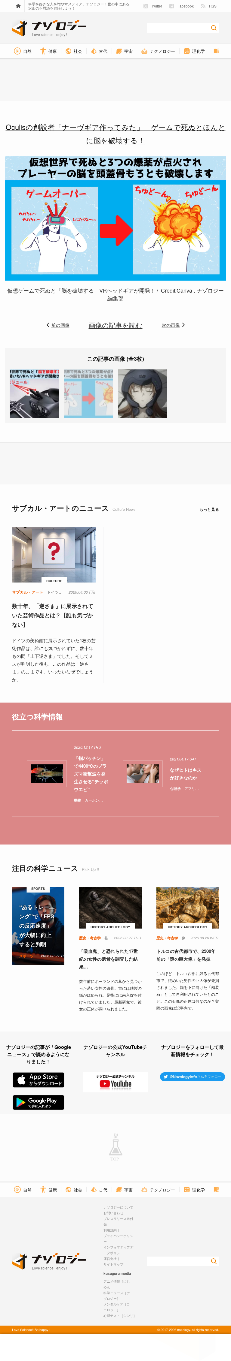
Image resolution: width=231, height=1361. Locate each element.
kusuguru (111, 1273)
